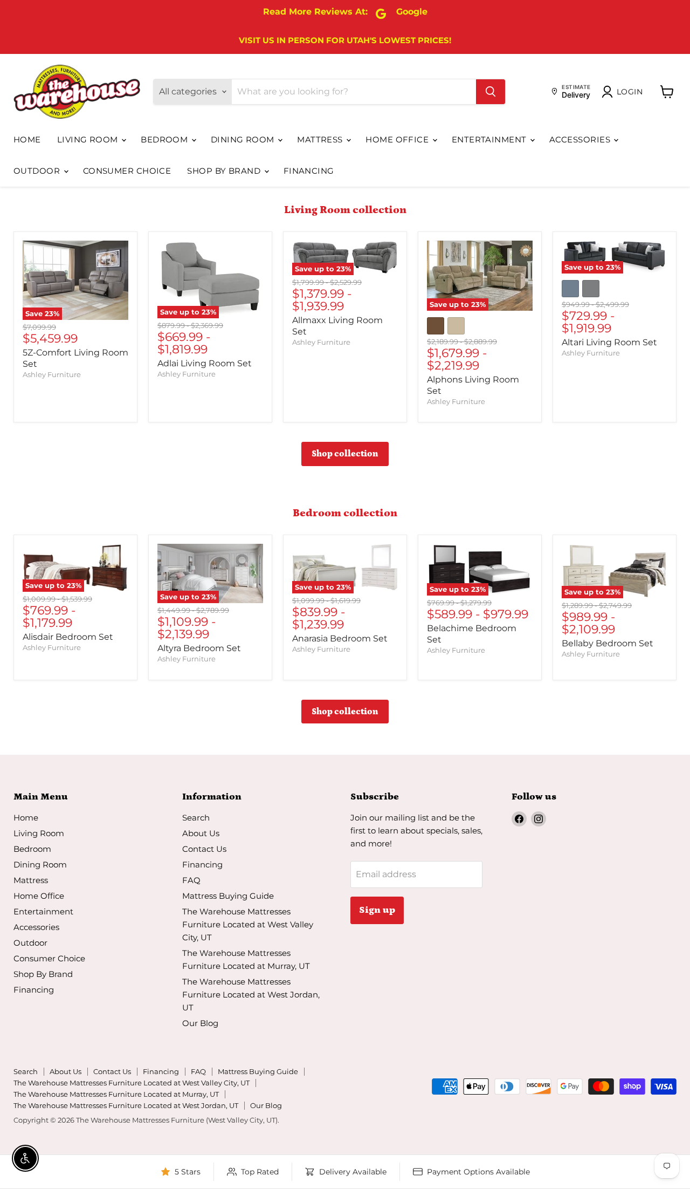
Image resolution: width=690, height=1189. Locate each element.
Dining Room (244, 139)
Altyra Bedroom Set (199, 648)
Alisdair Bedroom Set (68, 637)
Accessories (580, 139)
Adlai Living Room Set (204, 363)
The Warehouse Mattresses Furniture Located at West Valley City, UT (247, 924)
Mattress (321, 139)
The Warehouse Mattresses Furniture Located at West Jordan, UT (251, 994)
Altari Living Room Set (609, 342)
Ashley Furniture (52, 374)
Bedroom (165, 139)
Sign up (377, 910)
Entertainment (490, 139)
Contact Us (204, 849)
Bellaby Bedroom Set (607, 643)
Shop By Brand (225, 171)
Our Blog (200, 1023)
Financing (309, 171)
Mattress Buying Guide (228, 896)
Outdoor (38, 171)
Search (196, 817)
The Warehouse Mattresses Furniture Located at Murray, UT (116, 1094)
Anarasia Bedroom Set (340, 638)
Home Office (398, 139)
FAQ (191, 880)
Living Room (88, 139)
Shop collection (345, 454)
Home (27, 139)
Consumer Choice (127, 171)
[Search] (490, 91)
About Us (200, 833)
